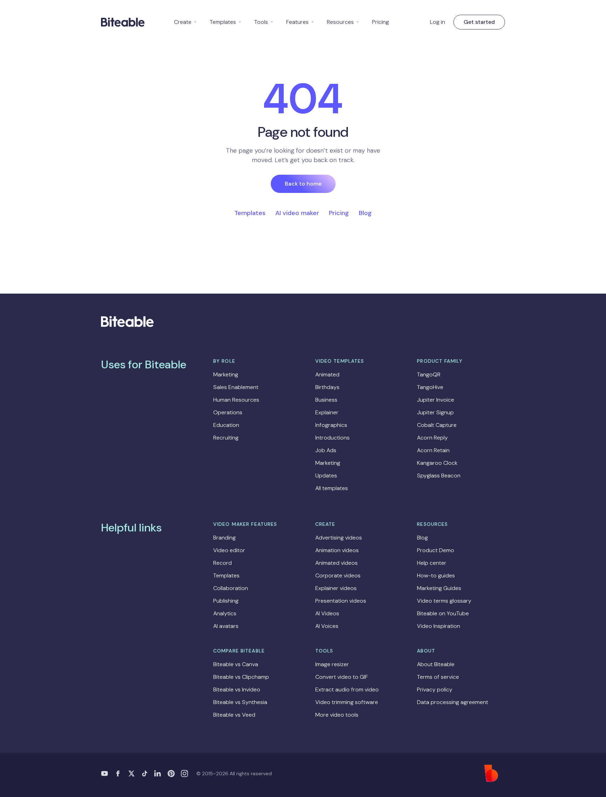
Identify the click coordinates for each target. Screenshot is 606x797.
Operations (227, 412)
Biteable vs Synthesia (240, 702)
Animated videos (336, 563)
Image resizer (332, 664)
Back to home (303, 183)
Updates (326, 475)
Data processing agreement (452, 702)
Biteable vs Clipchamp (241, 677)
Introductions (332, 437)
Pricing (380, 22)
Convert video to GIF (341, 677)
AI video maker (297, 213)
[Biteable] (122, 22)
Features (300, 22)
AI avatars (225, 626)
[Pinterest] (171, 773)
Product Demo (435, 550)
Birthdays (327, 387)
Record (222, 563)
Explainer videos (336, 588)
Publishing (225, 600)
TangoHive (430, 387)
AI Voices (326, 626)
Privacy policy (434, 689)
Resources (343, 22)
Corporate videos (338, 575)
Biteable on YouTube (443, 613)
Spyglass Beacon (438, 475)
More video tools (336, 714)
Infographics (331, 425)
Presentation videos (340, 600)
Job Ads (325, 450)
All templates (331, 488)
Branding (224, 537)
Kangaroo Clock (437, 463)
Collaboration (230, 588)
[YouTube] (104, 773)
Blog (365, 213)
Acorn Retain (433, 450)
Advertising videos (338, 537)
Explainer (326, 412)
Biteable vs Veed (234, 714)
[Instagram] (184, 773)
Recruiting (225, 437)
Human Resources (236, 399)
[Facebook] (117, 773)
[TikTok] (144, 773)
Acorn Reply (432, 437)
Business (326, 399)
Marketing (225, 374)
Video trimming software (346, 702)
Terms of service (438, 677)
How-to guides (436, 575)
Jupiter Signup (435, 412)
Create (185, 22)
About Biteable (435, 664)
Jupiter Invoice (435, 399)
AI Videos (327, 613)
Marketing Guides (439, 588)
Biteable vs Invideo (236, 689)
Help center (431, 563)
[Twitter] (131, 773)
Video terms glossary (444, 600)
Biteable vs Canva (235, 664)
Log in (437, 22)
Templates (226, 22)
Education (226, 425)
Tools (264, 22)
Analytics (224, 613)
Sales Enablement (235, 387)
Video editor (229, 550)
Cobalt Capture (437, 425)
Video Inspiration (438, 626)
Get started (479, 22)
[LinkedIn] (157, 773)
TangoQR (428, 374)
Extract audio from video (347, 689)
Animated (327, 374)
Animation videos (337, 550)
